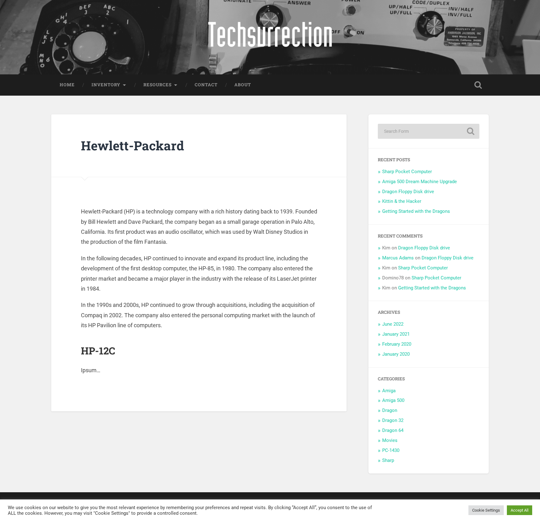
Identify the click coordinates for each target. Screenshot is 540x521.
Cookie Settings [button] (486, 510)
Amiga (389, 390)
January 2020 (396, 354)
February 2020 (396, 344)
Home (67, 85)
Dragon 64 (392, 430)
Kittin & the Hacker (401, 201)
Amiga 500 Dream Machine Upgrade (419, 181)
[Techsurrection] (270, 37)
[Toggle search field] (478, 85)
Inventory (106, 85)
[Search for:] (428, 131)
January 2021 (396, 334)
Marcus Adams (398, 258)
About (242, 85)
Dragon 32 (392, 420)
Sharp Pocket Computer (407, 171)
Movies (390, 440)
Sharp (388, 460)
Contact (206, 85)
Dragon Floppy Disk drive (408, 191)
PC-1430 (390, 450)
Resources (157, 85)
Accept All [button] (519, 510)
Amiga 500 (393, 400)
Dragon (389, 410)
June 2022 (392, 324)
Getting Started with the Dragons (416, 211)
